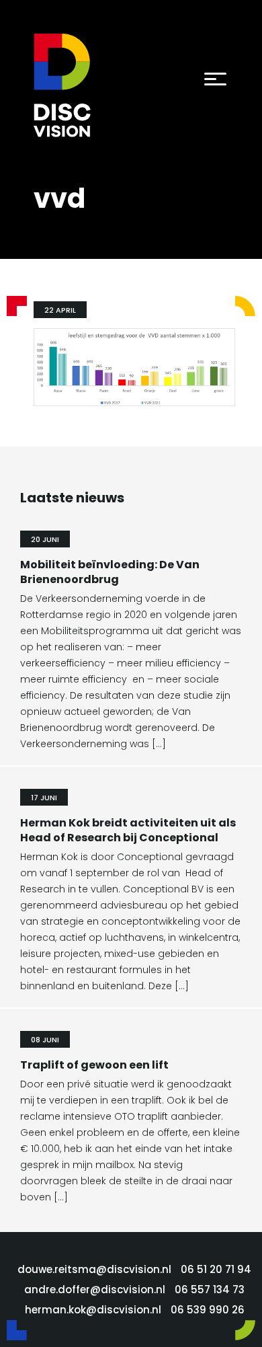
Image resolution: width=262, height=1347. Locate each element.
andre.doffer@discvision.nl (94, 1289)
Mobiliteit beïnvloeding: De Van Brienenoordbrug (110, 572)
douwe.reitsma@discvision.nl (94, 1269)
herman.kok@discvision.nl (93, 1310)
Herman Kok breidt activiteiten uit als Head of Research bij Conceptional (128, 830)
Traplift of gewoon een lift (94, 1065)
